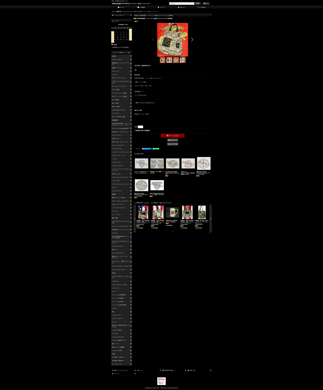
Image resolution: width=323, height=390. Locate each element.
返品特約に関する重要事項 (143, 130)
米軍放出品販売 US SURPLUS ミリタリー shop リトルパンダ (130, 3)
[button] (153, 39)
